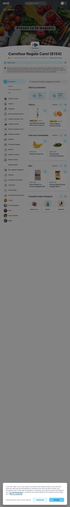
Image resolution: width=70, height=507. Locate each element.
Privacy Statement (16, 494)
